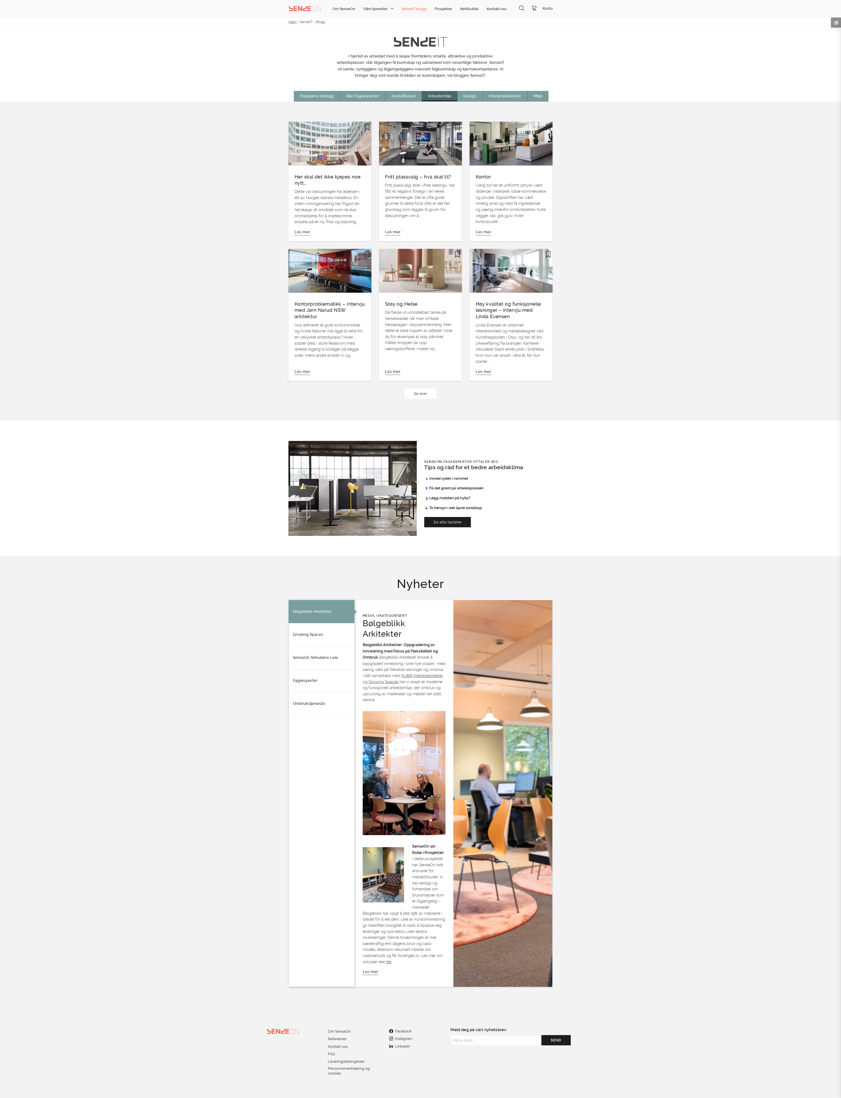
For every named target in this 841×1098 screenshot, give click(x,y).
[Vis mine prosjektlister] (836, 23)
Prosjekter (443, 9)
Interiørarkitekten (505, 96)
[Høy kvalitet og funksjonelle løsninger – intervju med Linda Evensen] (511, 315)
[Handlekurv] (534, 8)
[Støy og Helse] (420, 315)
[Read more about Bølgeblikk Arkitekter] (502, 793)
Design (469, 96)
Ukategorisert (391, 616)
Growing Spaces (383, 681)
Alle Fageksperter (362, 96)
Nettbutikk (469, 9)
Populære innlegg (317, 96)
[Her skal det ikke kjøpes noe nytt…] (329, 181)
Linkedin (402, 1046)
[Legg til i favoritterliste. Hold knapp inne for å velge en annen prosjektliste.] (367, 127)
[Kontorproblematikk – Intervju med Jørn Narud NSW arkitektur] (329, 315)
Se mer (420, 394)
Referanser (337, 1039)
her (389, 961)
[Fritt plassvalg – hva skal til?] (420, 181)
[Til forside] (304, 8)
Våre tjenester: (375, 9)
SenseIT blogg (414, 9)
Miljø (538, 96)
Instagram (403, 1038)
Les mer (370, 971)
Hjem (292, 22)
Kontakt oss (496, 9)
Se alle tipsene (447, 522)
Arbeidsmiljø (439, 96)
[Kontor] (511, 181)
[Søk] (522, 8)
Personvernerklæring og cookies (349, 1070)
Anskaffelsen (403, 96)
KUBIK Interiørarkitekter (422, 675)
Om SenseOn (343, 9)
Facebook (403, 1031)
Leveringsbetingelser (346, 1061)
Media (369, 616)
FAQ (331, 1054)
